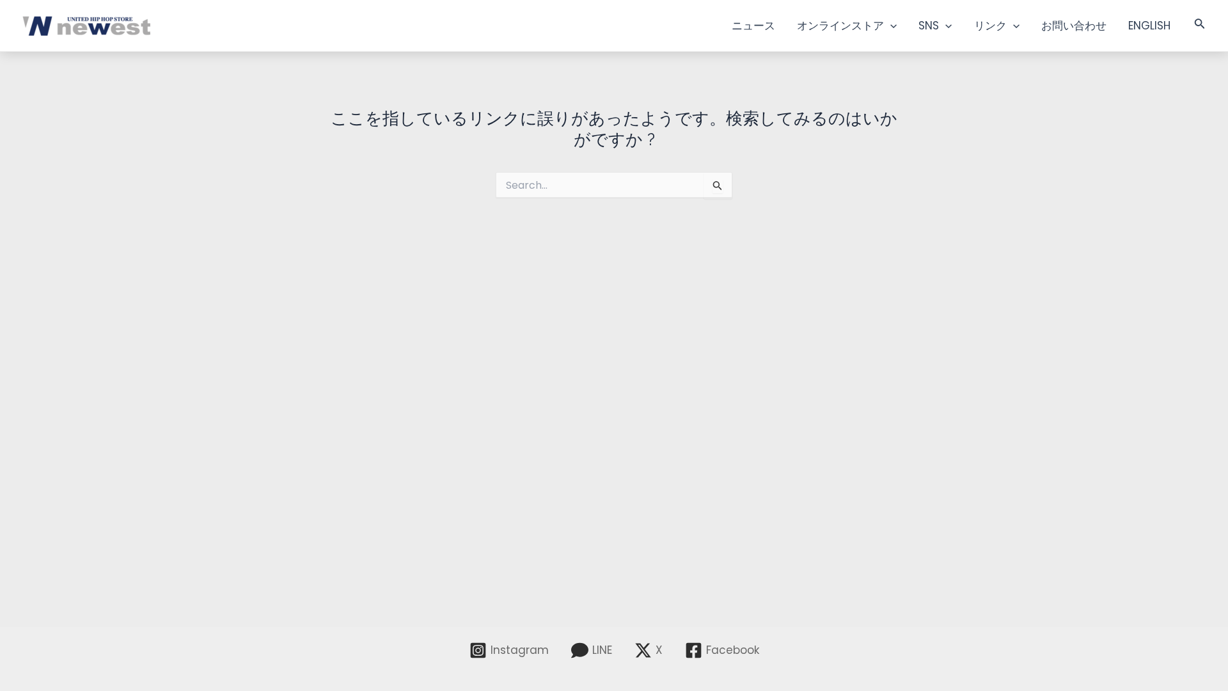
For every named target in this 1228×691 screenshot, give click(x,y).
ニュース (753, 25)
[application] (890, 25)
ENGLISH (1149, 25)
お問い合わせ (1073, 25)
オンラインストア (840, 25)
